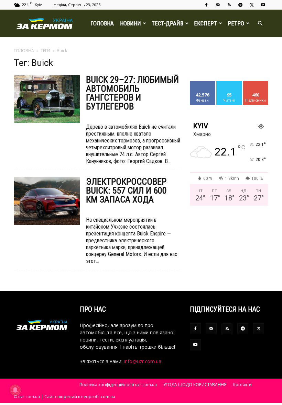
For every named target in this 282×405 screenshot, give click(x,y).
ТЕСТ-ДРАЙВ (167, 23)
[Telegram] (240, 5)
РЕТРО (236, 23)
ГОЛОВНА (102, 23)
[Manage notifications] (15, 389)
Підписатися (258, 83)
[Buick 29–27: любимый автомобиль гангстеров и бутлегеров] (47, 99)
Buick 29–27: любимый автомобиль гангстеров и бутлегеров (132, 93)
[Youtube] (263, 5)
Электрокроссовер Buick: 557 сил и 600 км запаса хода (126, 190)
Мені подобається (205, 86)
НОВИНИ (130, 23)
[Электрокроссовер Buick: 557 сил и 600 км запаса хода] (47, 201)
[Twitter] (252, 5)
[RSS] (229, 5)
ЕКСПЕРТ (205, 23)
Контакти (242, 384)
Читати (229, 83)
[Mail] (218, 5)
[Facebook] (206, 5)
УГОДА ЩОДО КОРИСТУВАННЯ (195, 384)
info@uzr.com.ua (142, 361)
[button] (260, 23)
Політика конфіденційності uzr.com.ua (118, 384)
